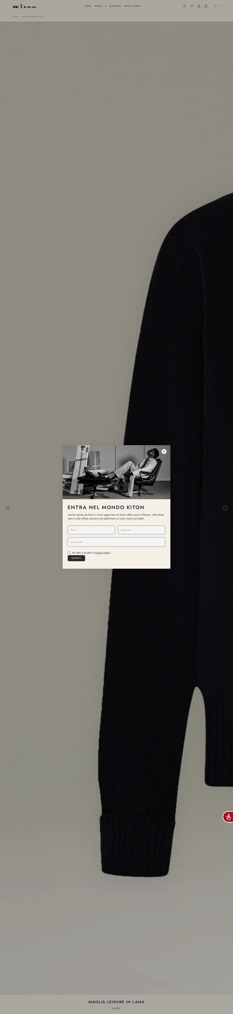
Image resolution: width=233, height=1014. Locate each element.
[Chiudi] (164, 451)
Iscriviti (76, 558)
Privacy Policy (102, 553)
